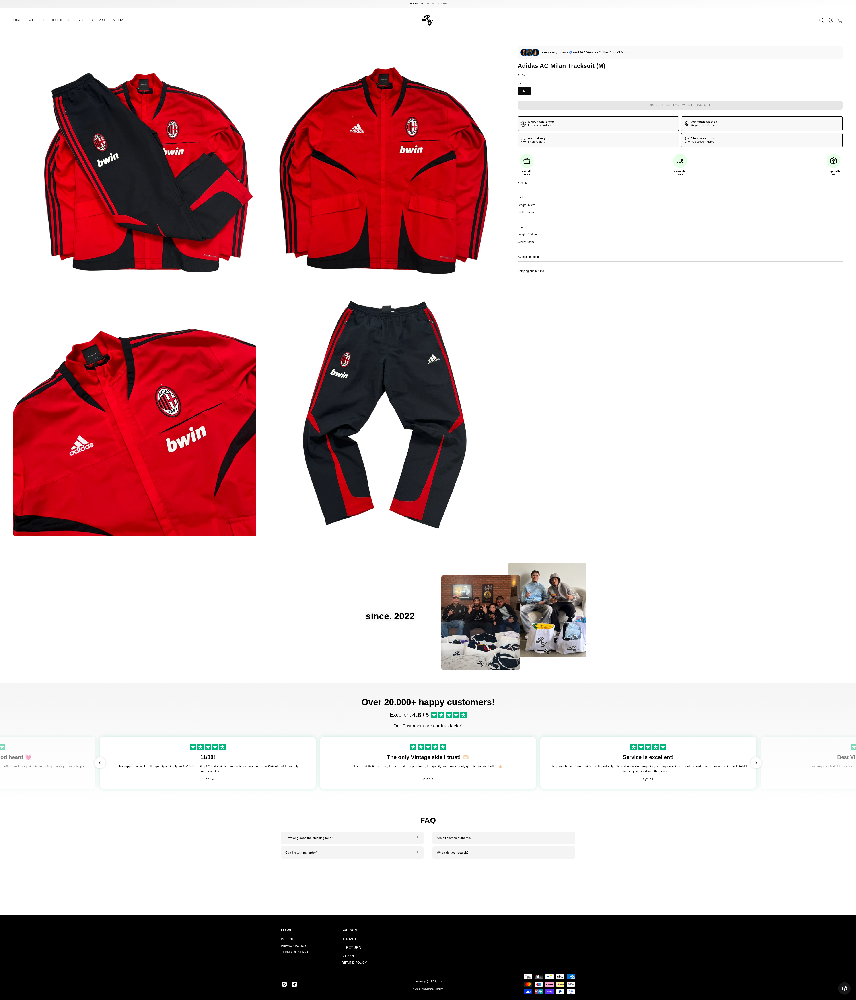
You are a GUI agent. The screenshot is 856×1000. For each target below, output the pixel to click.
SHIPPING (349, 956)
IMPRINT (287, 939)
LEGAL (286, 930)
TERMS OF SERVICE (296, 952)
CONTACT (349, 939)
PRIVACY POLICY (293, 945)
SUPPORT (350, 930)
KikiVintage (428, 989)
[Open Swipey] (844, 988)
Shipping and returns (531, 271)
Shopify (439, 989)
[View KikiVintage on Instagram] (284, 984)
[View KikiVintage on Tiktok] (294, 984)
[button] (61, 20)
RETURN (353, 947)
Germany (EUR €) (426, 981)
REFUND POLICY (354, 962)
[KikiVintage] (428, 20)
